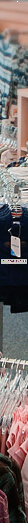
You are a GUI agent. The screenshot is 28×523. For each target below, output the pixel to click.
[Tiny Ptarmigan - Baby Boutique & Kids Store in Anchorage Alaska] (14, 1)
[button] (1, 2)
